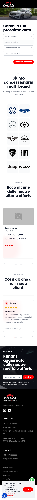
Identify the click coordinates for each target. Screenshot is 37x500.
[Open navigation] (32, 4)
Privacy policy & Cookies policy (9, 495)
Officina (6, 475)
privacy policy (22, 384)
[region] (18, 236)
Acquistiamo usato (10, 471)
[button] (4, 496)
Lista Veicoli (8, 468)
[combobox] (18, 36)
